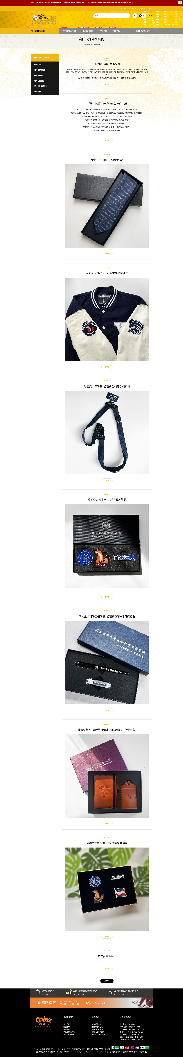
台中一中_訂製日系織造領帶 (107, 159)
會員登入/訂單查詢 (98, 1034)
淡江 (130, 1034)
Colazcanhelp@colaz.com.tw (123, 995)
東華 (125, 1034)
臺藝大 (140, 1029)
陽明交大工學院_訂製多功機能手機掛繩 (107, 386)
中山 (130, 1029)
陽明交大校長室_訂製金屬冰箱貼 (107, 499)
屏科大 (134, 1032)
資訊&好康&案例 (94, 44)
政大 (121, 1029)
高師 (132, 1037)
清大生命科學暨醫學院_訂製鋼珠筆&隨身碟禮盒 (107, 616)
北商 (136, 1037)
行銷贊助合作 (39, 75)
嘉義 (127, 1037)
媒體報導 (66, 1027)
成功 (138, 1027)
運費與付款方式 (97, 1027)
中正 (135, 1029)
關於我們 (66, 1024)
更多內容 (107, 84)
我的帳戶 (123, 8)
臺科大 (122, 1032)
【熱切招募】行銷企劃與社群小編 (107, 103)
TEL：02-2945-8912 (58, 1049)
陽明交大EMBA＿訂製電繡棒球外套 (107, 273)
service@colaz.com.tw (49, 995)
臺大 (125, 1027)
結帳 (150, 8)
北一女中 (123, 1024)
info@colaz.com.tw (79, 995)
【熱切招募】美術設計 (107, 64)
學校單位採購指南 (40, 86)
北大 (121, 1034)
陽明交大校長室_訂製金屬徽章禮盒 (107, 843)
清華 (121, 1027)
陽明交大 (132, 1027)
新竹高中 (130, 1024)
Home (85, 44)
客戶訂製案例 (39, 81)
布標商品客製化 (107, 956)
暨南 (135, 1034)
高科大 (140, 1032)
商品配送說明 (96, 1024)
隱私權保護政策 (69, 1032)
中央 (125, 1029)
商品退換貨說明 (97, 1029)
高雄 (139, 1034)
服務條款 (66, 1029)
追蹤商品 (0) (134, 8)
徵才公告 (37, 64)
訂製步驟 (37, 92)
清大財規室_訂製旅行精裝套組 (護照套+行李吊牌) (107, 729)
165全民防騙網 (68, 1034)
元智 (141, 1037)
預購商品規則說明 (98, 1032)
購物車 (143, 8)
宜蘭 (121, 1039)
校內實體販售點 (39, 70)
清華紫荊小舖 (129, 1039)
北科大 (128, 1032)
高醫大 (122, 1037)
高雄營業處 (139, 1039)
